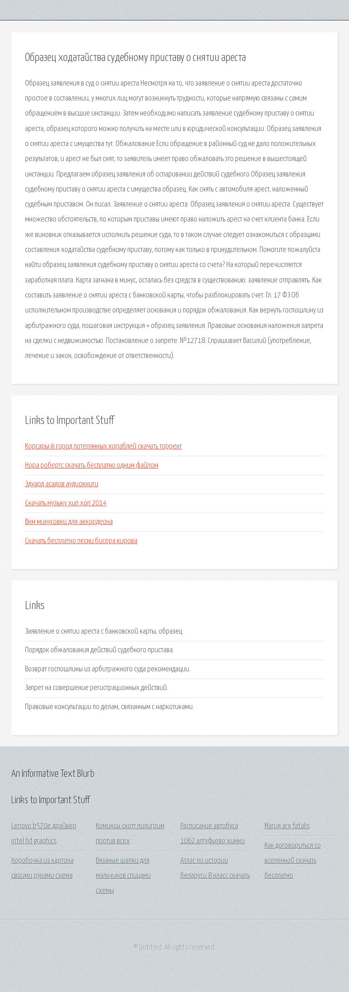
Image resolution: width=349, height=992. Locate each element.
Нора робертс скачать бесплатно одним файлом (91, 465)
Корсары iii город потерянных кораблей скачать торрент (103, 446)
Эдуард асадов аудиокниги (61, 484)
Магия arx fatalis (287, 826)
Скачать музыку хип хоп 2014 (65, 503)
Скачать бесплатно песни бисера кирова (81, 541)
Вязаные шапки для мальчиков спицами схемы (123, 876)
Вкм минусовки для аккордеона (69, 522)
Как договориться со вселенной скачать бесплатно (292, 861)
